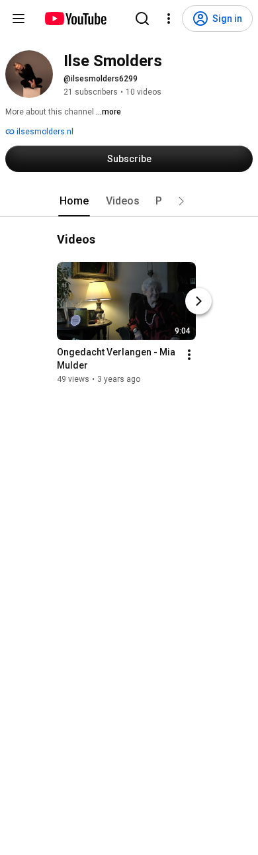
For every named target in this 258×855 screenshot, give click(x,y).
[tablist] (129, 201)
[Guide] (18, 18)
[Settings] (169, 18)
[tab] (74, 201)
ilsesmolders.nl (44, 131)
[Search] (142, 18)
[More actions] (189, 354)
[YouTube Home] (75, 18)
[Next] (198, 301)
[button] (181, 201)
